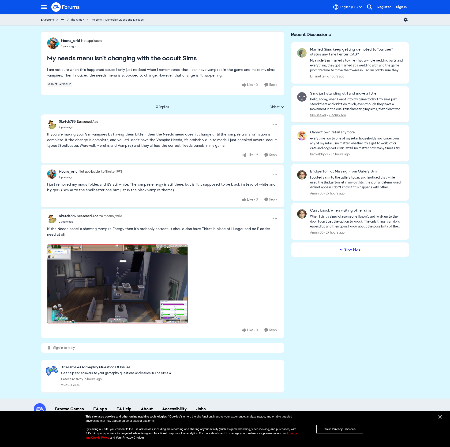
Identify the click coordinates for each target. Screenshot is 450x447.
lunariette (317, 76)
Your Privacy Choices (340, 429)
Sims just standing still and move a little (343, 93)
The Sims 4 (78, 20)
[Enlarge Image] (162, 283)
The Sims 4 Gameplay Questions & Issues (117, 20)
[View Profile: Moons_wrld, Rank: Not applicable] (53, 43)
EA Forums (48, 20)
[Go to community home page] (65, 7)
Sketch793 (67, 121)
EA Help (123, 408)
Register (384, 7)
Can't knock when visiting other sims (340, 210)
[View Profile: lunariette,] (302, 53)
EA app (100, 408)
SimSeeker (318, 115)
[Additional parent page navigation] (62, 19)
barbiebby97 (319, 154)
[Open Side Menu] (44, 7)
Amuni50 (316, 193)
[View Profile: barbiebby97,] (302, 135)
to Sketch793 (111, 171)
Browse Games (69, 408)
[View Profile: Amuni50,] (302, 175)
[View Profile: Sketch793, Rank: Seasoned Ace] (51, 124)
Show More (352, 249)
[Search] (369, 7)
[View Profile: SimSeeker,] (302, 97)
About (147, 408)
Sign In (401, 7)
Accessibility (174, 408)
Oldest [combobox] (277, 107)
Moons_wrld (70, 41)
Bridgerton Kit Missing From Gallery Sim (343, 171)
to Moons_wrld (110, 216)
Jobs (201, 408)
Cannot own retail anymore (332, 132)
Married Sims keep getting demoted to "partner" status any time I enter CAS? (351, 52)
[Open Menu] (405, 19)
